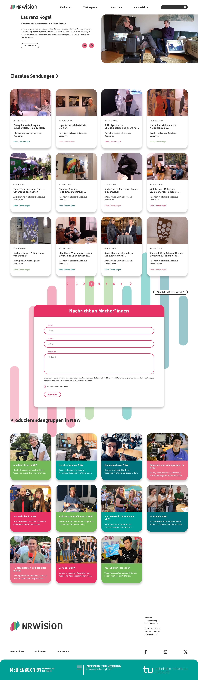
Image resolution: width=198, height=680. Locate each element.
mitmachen (116, 7)
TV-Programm (90, 7)
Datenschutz (17, 651)
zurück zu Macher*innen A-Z (171, 292)
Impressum (63, 651)
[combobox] (174, 7)
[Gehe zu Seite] (68, 284)
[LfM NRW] (99, 670)
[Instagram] (165, 652)
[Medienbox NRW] (32, 670)
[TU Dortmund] (165, 670)
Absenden (52, 394)
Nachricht (52, 352)
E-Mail (50, 339)
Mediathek (66, 7)
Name (50, 325)
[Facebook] (145, 652)
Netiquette (40, 651)
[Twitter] (186, 652)
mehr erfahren (141, 7)
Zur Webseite (30, 45)
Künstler (53, 29)
